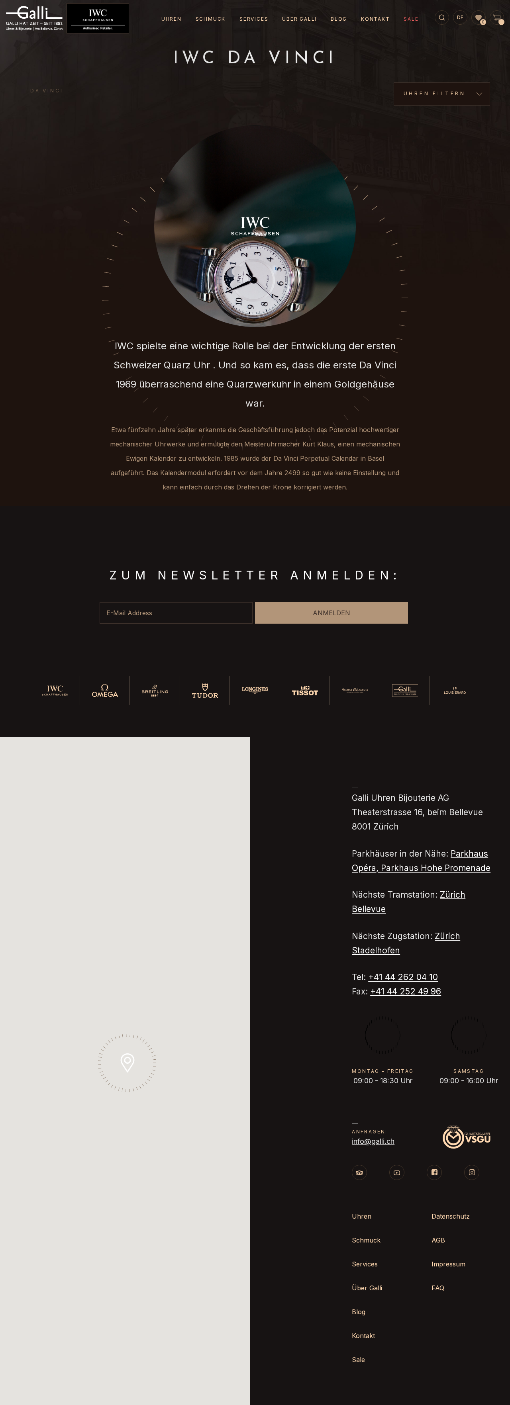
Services (253, 19)
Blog (339, 19)
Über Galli (299, 19)
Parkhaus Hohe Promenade (435, 868)
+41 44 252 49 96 (405, 991)
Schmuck (211, 19)
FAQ (438, 1288)
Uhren (171, 19)
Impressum (448, 1264)
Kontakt (375, 19)
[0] (478, 18)
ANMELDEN (331, 613)
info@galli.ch (373, 1141)
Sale (411, 19)
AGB (438, 1240)
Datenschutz (451, 1216)
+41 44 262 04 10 (403, 977)
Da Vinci (46, 91)
